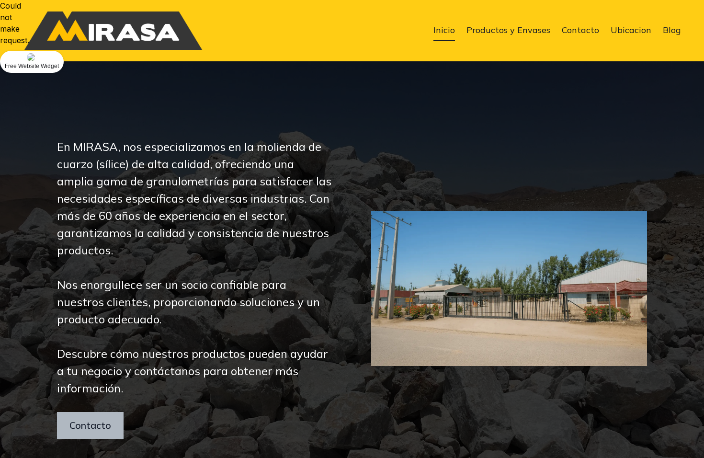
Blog (672, 29)
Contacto (580, 29)
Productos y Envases (508, 29)
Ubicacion (631, 29)
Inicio (444, 29)
